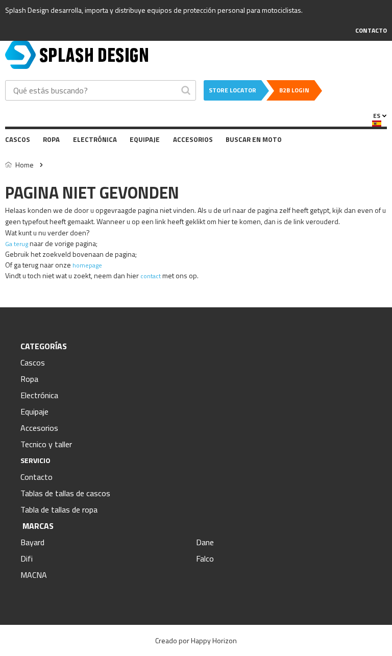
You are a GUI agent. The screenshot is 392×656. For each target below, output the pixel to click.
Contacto (36, 477)
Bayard (32, 542)
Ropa (51, 139)
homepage (87, 265)
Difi (26, 558)
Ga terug (16, 244)
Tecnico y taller (46, 444)
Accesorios (193, 139)
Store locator (232, 90)
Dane (205, 542)
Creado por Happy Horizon (196, 640)
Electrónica (95, 139)
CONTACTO (371, 30)
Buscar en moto (254, 139)
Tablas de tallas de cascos (65, 493)
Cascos (17, 139)
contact (150, 276)
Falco (205, 558)
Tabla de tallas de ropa (58, 509)
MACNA (33, 575)
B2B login (294, 90)
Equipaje (145, 139)
